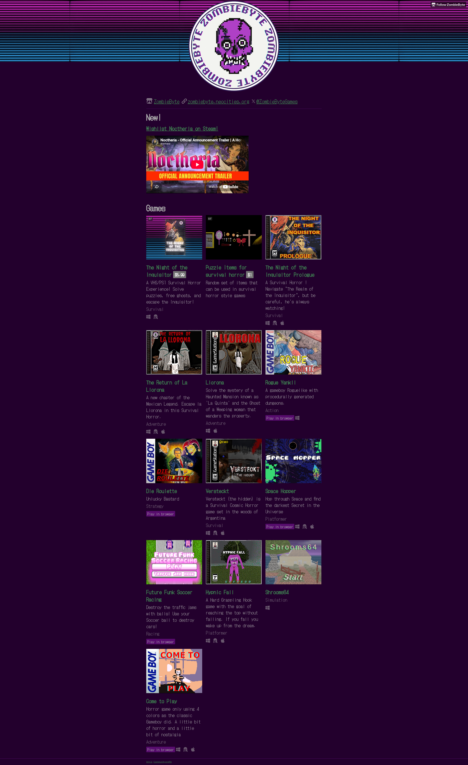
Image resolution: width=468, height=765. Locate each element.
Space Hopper (280, 490)
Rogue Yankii (280, 382)
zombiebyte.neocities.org (218, 101)
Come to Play (161, 700)
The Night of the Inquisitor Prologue (289, 270)
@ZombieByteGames (277, 101)
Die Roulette (161, 490)
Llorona (215, 382)
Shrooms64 (277, 591)
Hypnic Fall (220, 591)
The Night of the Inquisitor (166, 270)
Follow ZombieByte (451, 5)
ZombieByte (167, 101)
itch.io (149, 761)
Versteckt (217, 490)
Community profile (163, 761)
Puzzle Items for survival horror (226, 270)
